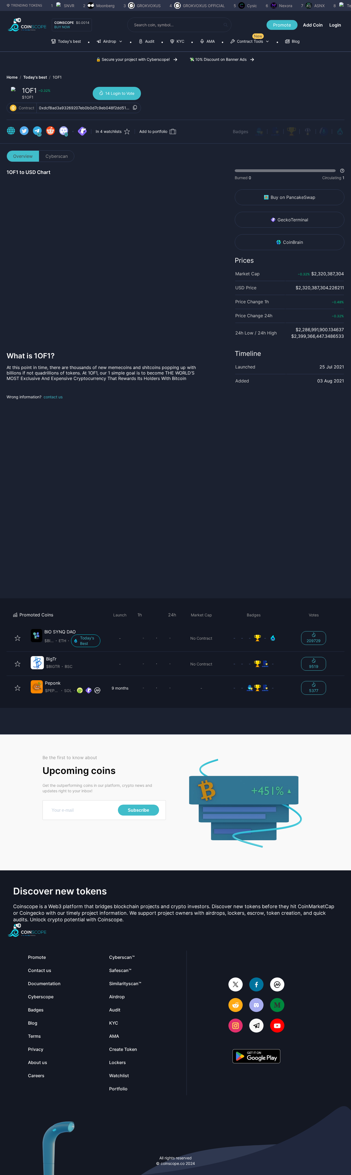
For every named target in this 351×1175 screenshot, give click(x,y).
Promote (282, 25)
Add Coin (313, 25)
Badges (240, 131)
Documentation (44, 983)
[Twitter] (235, 985)
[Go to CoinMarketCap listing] (97, 690)
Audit (114, 1010)
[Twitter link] (24, 131)
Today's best (35, 77)
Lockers (117, 1062)
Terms (34, 1036)
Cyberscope (40, 996)
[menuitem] (66, 42)
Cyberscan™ (122, 957)
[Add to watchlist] (17, 638)
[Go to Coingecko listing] (80, 690)
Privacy (35, 1049)
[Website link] (11, 131)
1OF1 (57, 77)
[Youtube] (277, 1026)
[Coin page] (67, 638)
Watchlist (119, 1075)
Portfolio (118, 1088)
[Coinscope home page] (27, 25)
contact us (53, 396)
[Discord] (256, 1006)
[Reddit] (235, 1006)
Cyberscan (57, 156)
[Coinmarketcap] (277, 985)
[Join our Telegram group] (256, 1026)
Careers (36, 1075)
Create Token (123, 1049)
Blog (32, 1023)
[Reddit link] (50, 131)
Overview (23, 156)
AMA (114, 1036)
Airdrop (117, 996)
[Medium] (277, 1006)
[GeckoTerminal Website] (82, 131)
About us (37, 1062)
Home (12, 77)
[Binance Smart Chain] (13, 108)
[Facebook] (256, 985)
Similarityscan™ (125, 983)
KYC (113, 1023)
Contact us (39, 970)
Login (335, 25)
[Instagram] (235, 1026)
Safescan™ (120, 970)
